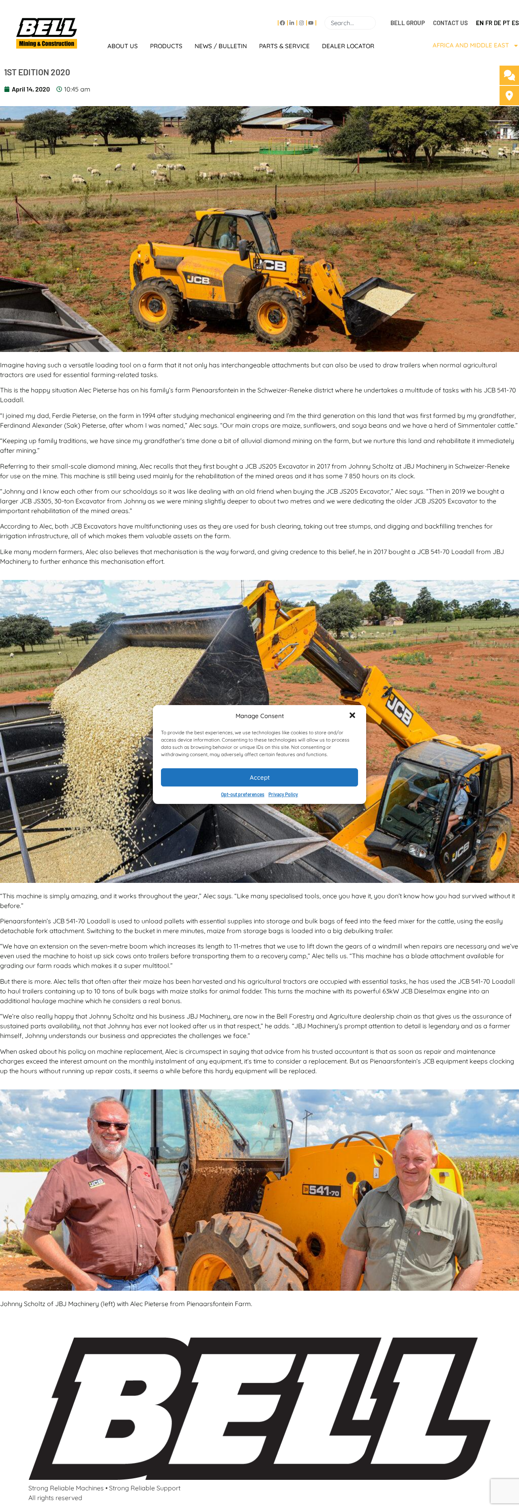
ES (515, 22)
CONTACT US (450, 22)
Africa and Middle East (471, 45)
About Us (122, 46)
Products (166, 46)
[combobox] (350, 23)
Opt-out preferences (242, 794)
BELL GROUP (407, 22)
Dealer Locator (348, 46)
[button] (353, 716)
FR (488, 22)
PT (506, 22)
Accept (260, 777)
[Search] (379, 23)
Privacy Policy (283, 794)
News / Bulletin (221, 46)
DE (497, 22)
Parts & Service (284, 46)
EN (480, 22)
